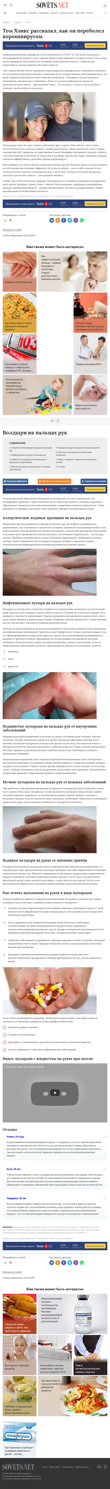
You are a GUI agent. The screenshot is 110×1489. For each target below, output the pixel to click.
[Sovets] (53, 5)
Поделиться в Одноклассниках (57, 220)
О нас (44, 1467)
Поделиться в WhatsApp (81, 220)
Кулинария (21, 13)
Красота (55, 13)
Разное (90, 13)
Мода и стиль (66, 13)
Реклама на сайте (12, 229)
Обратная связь (82, 1467)
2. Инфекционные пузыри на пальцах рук (27, 455)
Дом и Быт (80, 13)
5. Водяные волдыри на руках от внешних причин (78, 448)
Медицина (44, 13)
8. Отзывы (60, 467)
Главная (5, 12)
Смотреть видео (55, 1093)
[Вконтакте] (5, 5)
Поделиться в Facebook (63, 220)
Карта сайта (54, 1467)
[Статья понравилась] (5, 220)
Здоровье (32, 13)
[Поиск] (105, 13)
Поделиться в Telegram (69, 220)
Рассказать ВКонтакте (51, 220)
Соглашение (67, 1467)
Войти (104, 5)
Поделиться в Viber (75, 220)
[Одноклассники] (11, 5)
